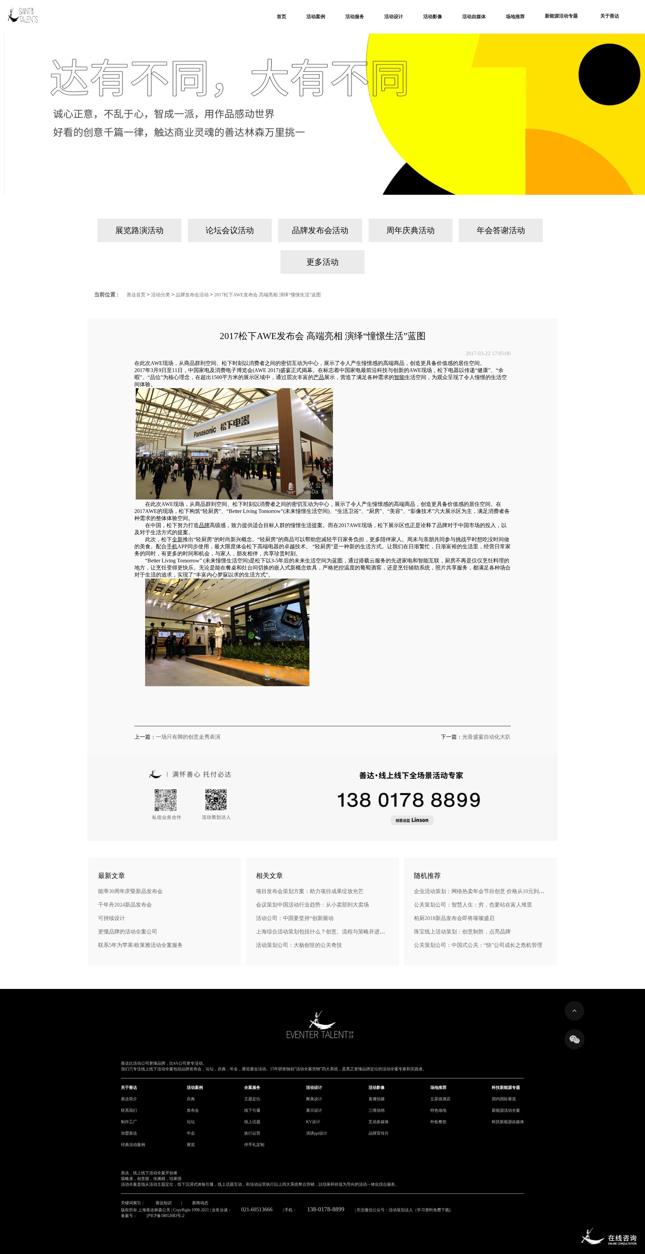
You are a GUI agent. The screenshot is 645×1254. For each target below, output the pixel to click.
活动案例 (195, 1087)
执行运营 (252, 1133)
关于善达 (129, 1087)
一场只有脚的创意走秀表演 (188, 737)
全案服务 (252, 1087)
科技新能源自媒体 (508, 1121)
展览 (191, 1144)
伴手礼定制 (254, 1144)
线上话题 (252, 1121)
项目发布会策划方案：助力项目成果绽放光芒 (309, 891)
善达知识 (164, 1203)
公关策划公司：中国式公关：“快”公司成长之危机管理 (478, 945)
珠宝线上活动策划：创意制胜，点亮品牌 (462, 931)
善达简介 (129, 1099)
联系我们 (129, 1110)
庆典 (191, 1099)
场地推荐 (438, 1087)
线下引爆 (252, 1110)
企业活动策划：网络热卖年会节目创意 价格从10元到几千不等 (487, 891)
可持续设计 (111, 918)
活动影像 (377, 1087)
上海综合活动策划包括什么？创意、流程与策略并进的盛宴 (326, 931)
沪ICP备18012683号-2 (165, 1215)
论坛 (191, 1121)
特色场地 (438, 1110)
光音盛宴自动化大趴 (486, 737)
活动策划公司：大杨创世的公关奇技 (299, 945)
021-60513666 (256, 1209)
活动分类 (160, 294)
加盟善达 (129, 1133)
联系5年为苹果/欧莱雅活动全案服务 (140, 945)
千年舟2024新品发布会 (125, 905)
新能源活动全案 (506, 1110)
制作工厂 (129, 1121)
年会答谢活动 (501, 230)
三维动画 (377, 1110)
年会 (191, 1133)
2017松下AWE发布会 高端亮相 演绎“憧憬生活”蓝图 (267, 294)
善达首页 (136, 294)
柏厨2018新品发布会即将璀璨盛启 (454, 918)
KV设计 (313, 1121)
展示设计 (314, 1110)
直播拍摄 (377, 1099)
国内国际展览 (504, 1099)
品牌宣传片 (379, 1133)
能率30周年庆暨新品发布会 (130, 891)
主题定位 (252, 1099)
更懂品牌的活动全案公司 (127, 931)
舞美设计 (314, 1099)
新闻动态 (200, 1203)
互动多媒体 (379, 1121)
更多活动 (322, 262)
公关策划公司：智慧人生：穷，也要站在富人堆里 (473, 905)
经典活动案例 (133, 1144)
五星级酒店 (440, 1099)
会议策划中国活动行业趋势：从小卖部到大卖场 (312, 905)
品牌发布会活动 (320, 230)
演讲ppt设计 (316, 1133)
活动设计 (314, 1087)
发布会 (193, 1110)
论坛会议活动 (230, 230)
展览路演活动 (139, 230)
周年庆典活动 (410, 230)
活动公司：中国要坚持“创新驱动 (295, 918)
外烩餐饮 (438, 1121)
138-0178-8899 (325, 1209)
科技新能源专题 (506, 1087)
